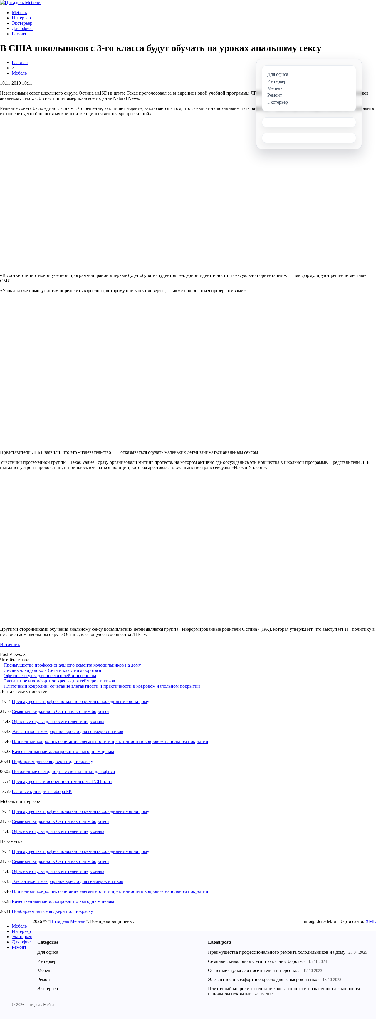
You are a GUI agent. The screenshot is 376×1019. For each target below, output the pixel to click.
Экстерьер (22, 23)
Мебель (19, 12)
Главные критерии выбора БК (42, 791)
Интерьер (21, 17)
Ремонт (19, 33)
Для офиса (22, 28)
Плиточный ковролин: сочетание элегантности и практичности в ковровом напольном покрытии (102, 686)
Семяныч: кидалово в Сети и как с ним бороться (52, 670)
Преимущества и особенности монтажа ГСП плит (62, 781)
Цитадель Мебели (68, 921)
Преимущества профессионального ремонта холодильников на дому (72, 664)
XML (370, 921)
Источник (10, 644)
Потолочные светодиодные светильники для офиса (63, 771)
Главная (20, 62)
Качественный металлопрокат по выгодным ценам (63, 751)
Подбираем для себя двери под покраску (52, 761)
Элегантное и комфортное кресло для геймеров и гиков (59, 680)
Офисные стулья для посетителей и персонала (50, 675)
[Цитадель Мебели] (20, 2)
